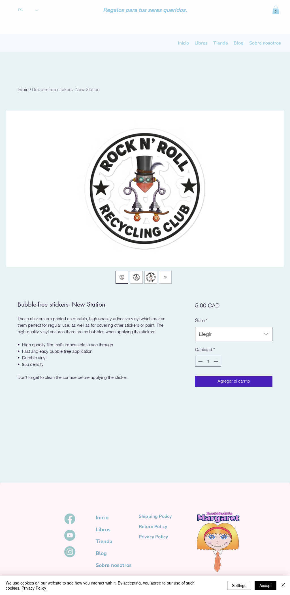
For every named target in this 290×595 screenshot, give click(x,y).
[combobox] (233, 334)
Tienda (104, 541)
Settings (239, 585)
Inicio (23, 89)
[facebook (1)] (69, 518)
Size (201, 320)
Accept (265, 585)
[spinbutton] (208, 361)
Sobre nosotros (111, 565)
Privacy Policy (34, 588)
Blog (101, 553)
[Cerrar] (283, 585)
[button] (275, 10)
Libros (103, 529)
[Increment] (216, 361)
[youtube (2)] (69, 535)
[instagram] (69, 551)
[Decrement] (200, 361)
